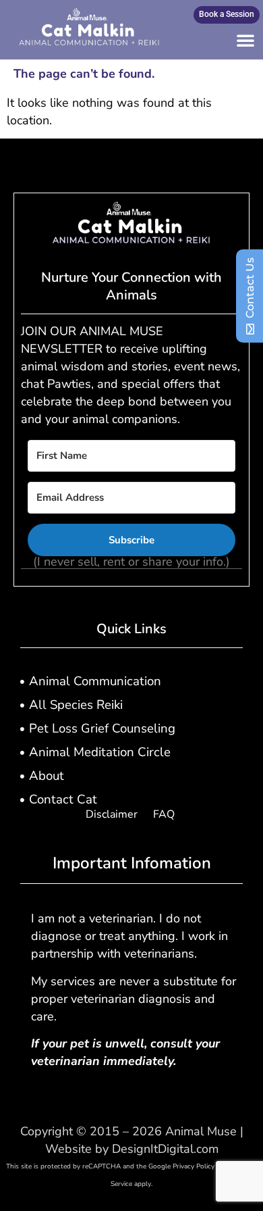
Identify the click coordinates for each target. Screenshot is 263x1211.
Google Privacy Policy (181, 1166)
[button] (245, 40)
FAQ (164, 814)
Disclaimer (112, 814)
